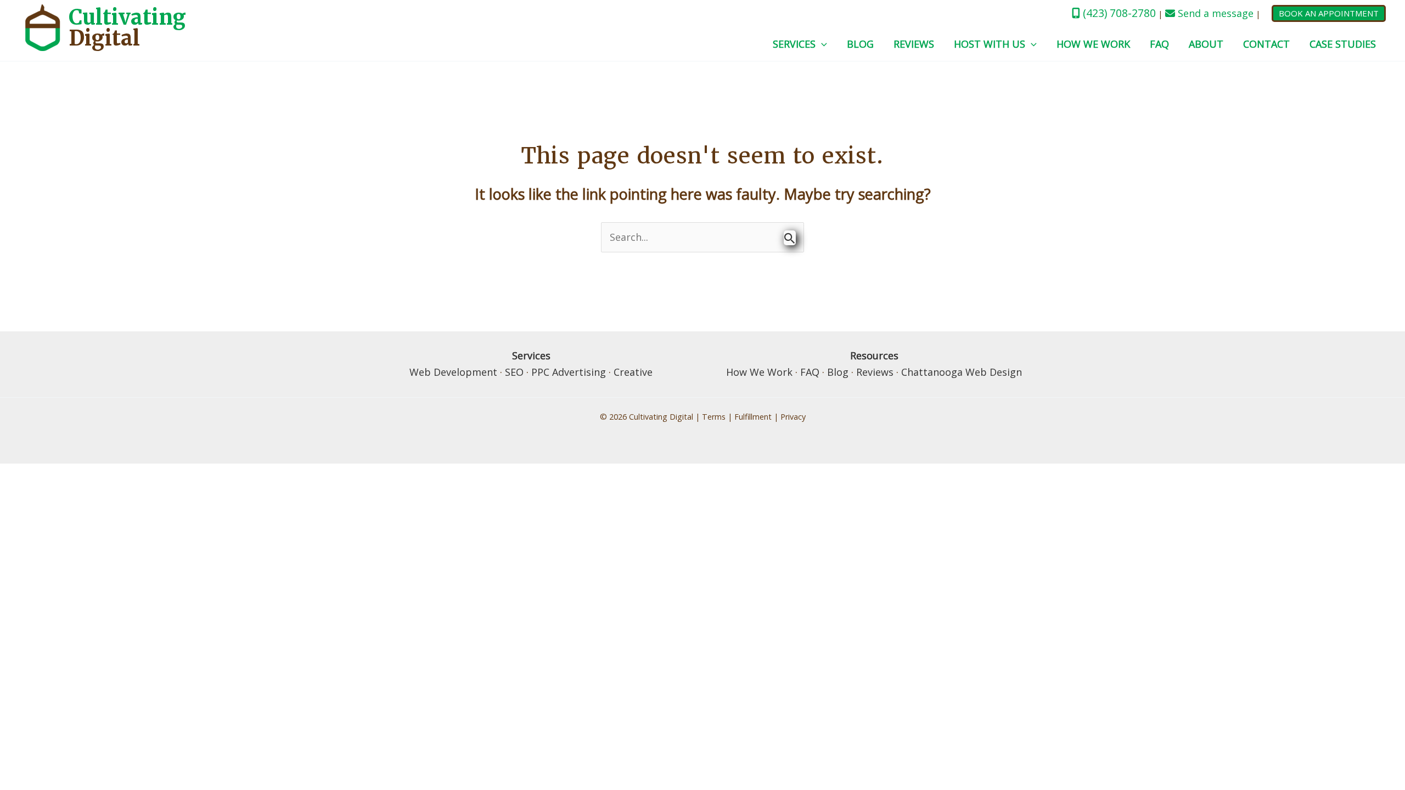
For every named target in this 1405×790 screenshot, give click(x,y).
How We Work (1093, 43)
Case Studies (1343, 43)
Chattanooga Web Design (961, 372)
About (1206, 43)
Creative (633, 372)
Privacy (793, 416)
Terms (714, 416)
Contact (1266, 43)
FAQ (1159, 43)
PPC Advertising (568, 372)
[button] (1329, 13)
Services (794, 43)
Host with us (989, 43)
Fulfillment (753, 416)
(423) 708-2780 (1118, 12)
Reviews (913, 43)
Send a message (1214, 13)
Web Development (453, 372)
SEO (514, 372)
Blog (860, 43)
